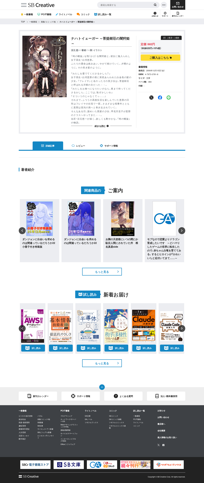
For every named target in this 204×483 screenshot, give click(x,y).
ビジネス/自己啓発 (25, 416)
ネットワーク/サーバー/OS (68, 420)
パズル (39, 416)
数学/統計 (22, 439)
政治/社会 (22, 419)
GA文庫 (87, 416)
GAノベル (88, 419)
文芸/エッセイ (24, 436)
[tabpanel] (35, 464)
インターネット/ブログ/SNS (68, 440)
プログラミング (66, 416)
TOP (23, 21)
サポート (165, 16)
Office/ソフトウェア (68, 444)
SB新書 (40, 422)
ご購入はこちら (159, 57)
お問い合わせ (163, 417)
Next (181, 230)
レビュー (80, 145)
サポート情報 (111, 145)
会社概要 (161, 430)
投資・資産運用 (24, 422)
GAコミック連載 (115, 419)
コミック (85, 14)
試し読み (36, 348)
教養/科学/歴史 (24, 429)
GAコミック (113, 416)
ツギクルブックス (91, 422)
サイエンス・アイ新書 (45, 429)
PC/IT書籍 (46, 14)
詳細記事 (50, 145)
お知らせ (155, 16)
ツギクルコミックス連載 (117, 427)
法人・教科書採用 (169, 396)
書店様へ (161, 424)
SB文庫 (40, 426)
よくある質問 (126, 396)
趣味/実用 (22, 426)
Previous (22, 230)
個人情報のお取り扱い (167, 437)
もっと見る (102, 272)
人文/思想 (22, 432)
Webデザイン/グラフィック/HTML (69, 426)
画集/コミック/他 (48, 21)
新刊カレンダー (178, 16)
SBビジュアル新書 (44, 432)
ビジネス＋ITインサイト (45, 437)
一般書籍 (28, 14)
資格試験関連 (65, 430)
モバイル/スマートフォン (69, 434)
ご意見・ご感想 (173, 37)
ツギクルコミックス (116, 422)
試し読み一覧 (104, 14)
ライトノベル (65, 14)
